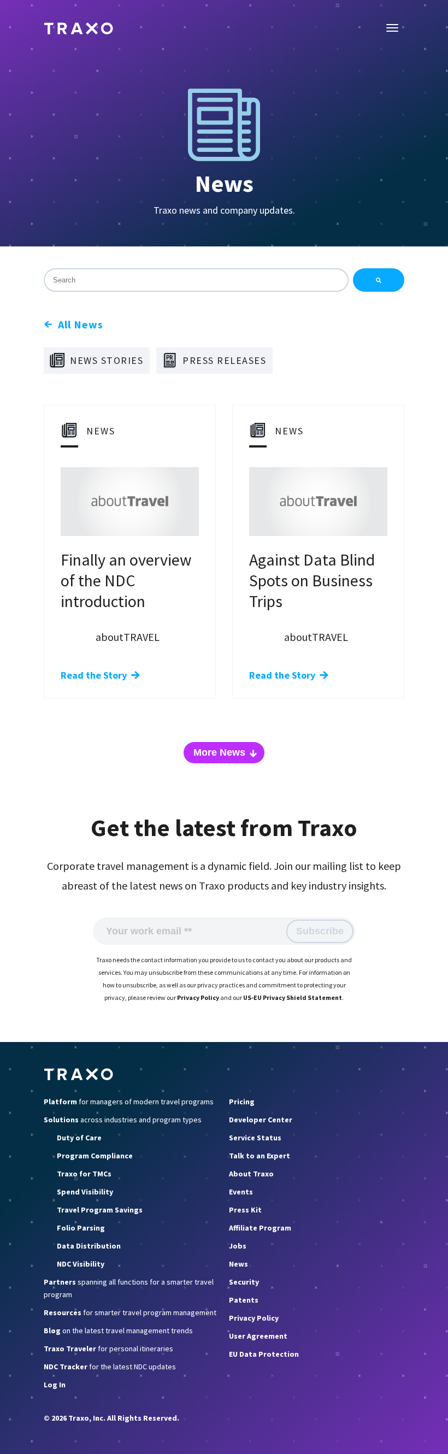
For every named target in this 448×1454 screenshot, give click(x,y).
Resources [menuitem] (130, 1312)
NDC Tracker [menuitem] (110, 1366)
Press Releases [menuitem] (224, 360)
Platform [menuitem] (129, 1101)
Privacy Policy (198, 997)
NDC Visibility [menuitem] (80, 1264)
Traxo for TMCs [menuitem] (84, 1174)
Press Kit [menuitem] (245, 1210)
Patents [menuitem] (243, 1300)
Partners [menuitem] (129, 1288)
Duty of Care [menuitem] (79, 1138)
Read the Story (94, 675)
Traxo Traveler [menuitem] (108, 1348)
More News (219, 752)
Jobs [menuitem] (237, 1246)
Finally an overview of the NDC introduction (126, 580)
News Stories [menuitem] (106, 360)
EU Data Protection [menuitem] (264, 1354)
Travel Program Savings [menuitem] (100, 1210)
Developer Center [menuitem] (260, 1120)
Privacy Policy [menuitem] (254, 1318)
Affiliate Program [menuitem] (260, 1228)
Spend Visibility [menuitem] (85, 1192)
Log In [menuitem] (55, 1385)
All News (80, 324)
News (224, 183)
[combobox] (196, 280)
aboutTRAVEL (128, 637)
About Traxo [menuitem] (251, 1174)
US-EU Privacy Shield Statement (292, 997)
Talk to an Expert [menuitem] (259, 1156)
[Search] (378, 280)
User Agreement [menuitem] (258, 1336)
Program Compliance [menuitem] (95, 1156)
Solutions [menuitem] (123, 1120)
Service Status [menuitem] (255, 1138)
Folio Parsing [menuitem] (81, 1228)
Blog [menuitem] (118, 1330)
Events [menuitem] (241, 1192)
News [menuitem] (238, 1264)
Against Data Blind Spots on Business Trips (312, 580)
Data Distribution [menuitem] (89, 1246)
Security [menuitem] (244, 1282)
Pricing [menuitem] (242, 1101)
